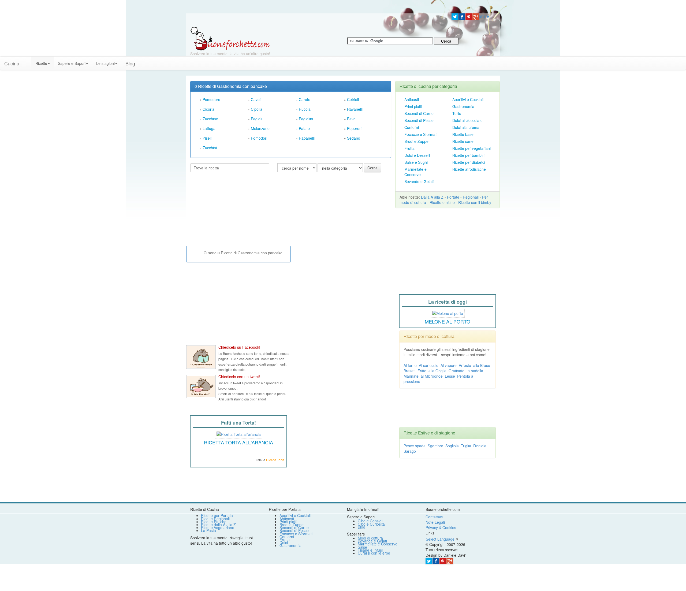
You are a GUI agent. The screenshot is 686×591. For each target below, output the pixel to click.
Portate (453, 197)
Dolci (283, 542)
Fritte (421, 370)
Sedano (353, 138)
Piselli (207, 138)
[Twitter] (455, 16)
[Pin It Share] (468, 16)
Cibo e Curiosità (371, 524)
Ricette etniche (442, 202)
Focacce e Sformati (420, 134)
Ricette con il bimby (474, 202)
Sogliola (452, 445)
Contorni (411, 127)
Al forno (410, 365)
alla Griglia (437, 370)
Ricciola (479, 445)
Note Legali (435, 522)
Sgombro (435, 445)
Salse (362, 547)
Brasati (409, 370)
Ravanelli (355, 109)
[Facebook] (461, 16)
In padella (475, 370)
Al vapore (449, 365)
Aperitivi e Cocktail (467, 99)
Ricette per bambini (468, 155)
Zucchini (210, 147)
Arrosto (465, 365)
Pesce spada (415, 445)
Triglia (466, 445)
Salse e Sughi (416, 162)
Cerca (372, 167)
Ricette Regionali (215, 518)
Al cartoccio (428, 365)
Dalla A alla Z (432, 197)
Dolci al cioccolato (467, 120)
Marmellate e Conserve (415, 171)
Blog (361, 527)
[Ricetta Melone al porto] (448, 312)
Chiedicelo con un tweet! (239, 376)
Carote (304, 99)
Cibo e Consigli (370, 520)
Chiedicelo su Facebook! (239, 347)
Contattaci (434, 516)
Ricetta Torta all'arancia (238, 442)
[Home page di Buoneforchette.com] (316, 20)
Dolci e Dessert (417, 155)
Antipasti (411, 99)
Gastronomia (463, 106)
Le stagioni (105, 63)
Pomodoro (211, 99)
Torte (456, 113)
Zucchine (210, 118)
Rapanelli (307, 138)
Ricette (41, 63)
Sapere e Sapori (71, 63)
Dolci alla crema (465, 127)
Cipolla (256, 109)
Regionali (471, 197)
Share (484, 16)
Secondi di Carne (419, 113)
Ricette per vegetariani (471, 148)
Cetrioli (353, 99)
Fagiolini (306, 118)
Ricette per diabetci (468, 162)
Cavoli (256, 99)
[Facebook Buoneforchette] (201, 357)
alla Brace (481, 365)
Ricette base (463, 134)
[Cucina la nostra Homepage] (27, 61)
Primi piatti (413, 106)
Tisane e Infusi (370, 550)
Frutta (409, 148)
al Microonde (432, 376)
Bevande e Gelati (419, 181)
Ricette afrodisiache (469, 169)
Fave (351, 118)
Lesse (450, 376)
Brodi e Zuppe (416, 141)
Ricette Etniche (213, 521)
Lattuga (209, 128)
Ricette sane (463, 141)
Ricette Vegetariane (217, 527)
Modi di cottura (370, 538)
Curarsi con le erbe (374, 553)
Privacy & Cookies (441, 527)
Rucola (305, 109)
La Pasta (208, 530)
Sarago (410, 451)
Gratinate (456, 370)
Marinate (411, 376)
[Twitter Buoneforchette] (201, 386)
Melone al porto (447, 321)
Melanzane (260, 128)
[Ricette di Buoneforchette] (230, 38)
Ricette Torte (275, 460)
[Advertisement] (230, 211)
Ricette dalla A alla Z (218, 524)
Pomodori (259, 138)
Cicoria (208, 109)
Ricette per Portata (217, 515)
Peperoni (354, 128)
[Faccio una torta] (238, 433)
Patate (304, 128)
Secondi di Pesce (419, 120)
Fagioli (256, 118)
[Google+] (475, 16)
